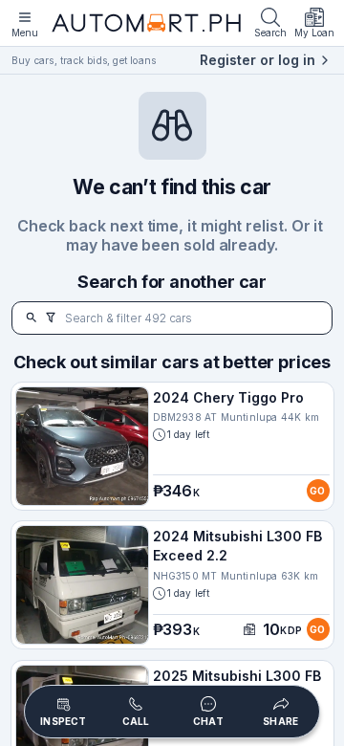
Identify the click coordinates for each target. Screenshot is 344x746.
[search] (31, 318)
